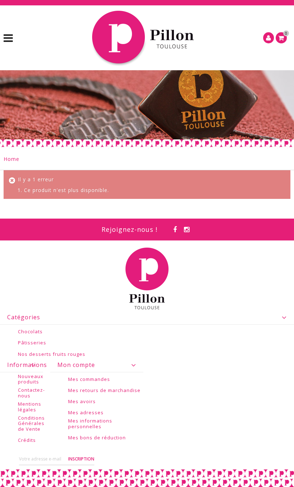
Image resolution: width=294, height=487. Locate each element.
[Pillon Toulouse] (144, 38)
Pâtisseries (32, 343)
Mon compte (76, 365)
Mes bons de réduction (97, 438)
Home (11, 159)
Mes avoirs (82, 402)
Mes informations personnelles (90, 423)
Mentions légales (29, 406)
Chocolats (30, 332)
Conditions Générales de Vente (31, 423)
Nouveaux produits (30, 379)
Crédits (27, 440)
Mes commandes (89, 379)
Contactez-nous (31, 392)
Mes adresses (86, 413)
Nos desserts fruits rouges (51, 354)
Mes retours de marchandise (104, 390)
